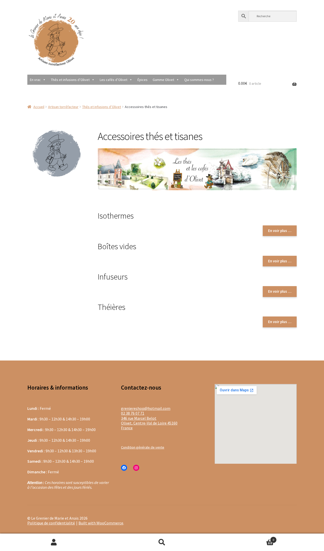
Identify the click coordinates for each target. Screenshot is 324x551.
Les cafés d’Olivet (113, 79)
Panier (245, 538)
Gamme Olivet (163, 79)
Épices (142, 79)
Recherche (162, 542)
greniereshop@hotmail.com (145, 408)
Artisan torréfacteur (63, 106)
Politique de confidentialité (51, 522)
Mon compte (54, 542)
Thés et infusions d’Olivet (70, 79)
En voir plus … (279, 230)
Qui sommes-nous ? (199, 79)
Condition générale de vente (142, 447)
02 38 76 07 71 (132, 413)
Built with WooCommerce (100, 522)
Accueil (38, 106)
